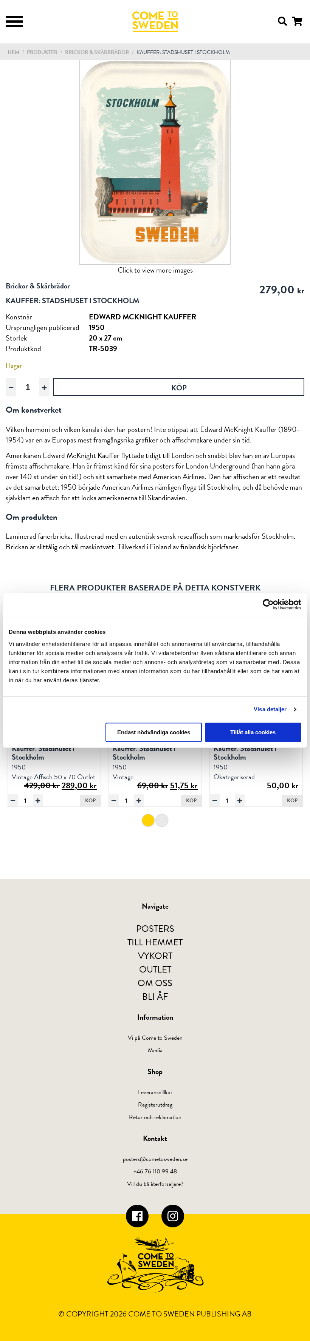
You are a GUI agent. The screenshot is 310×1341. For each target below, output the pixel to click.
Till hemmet (155, 942)
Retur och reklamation (155, 1117)
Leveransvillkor (155, 1092)
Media (155, 1050)
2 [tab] (162, 820)
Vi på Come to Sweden (155, 1037)
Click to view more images (155, 270)
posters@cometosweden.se (155, 1159)
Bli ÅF (155, 996)
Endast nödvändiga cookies (153, 732)
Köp (90, 801)
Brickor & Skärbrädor (97, 52)
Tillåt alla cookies (253, 732)
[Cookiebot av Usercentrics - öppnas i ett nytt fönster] (268, 604)
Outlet (155, 969)
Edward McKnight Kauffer (142, 316)
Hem (13, 52)
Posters (155, 929)
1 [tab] (148, 820)
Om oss (155, 983)
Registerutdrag (155, 1104)
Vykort (155, 956)
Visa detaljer (270, 709)
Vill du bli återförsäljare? (155, 1183)
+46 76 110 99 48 (155, 1171)
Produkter (42, 52)
